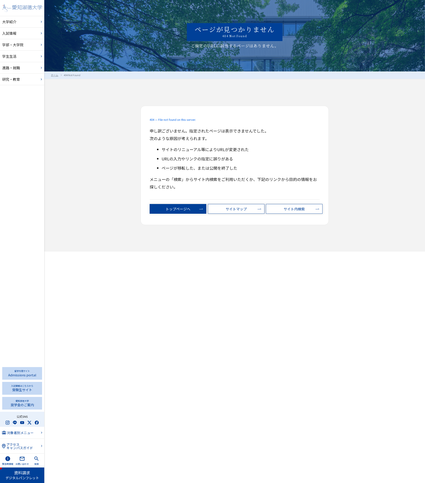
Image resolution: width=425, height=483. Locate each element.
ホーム (54, 75)
